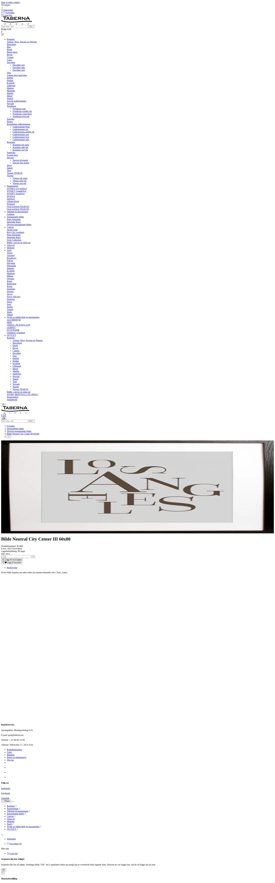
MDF (9, 322)
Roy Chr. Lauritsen (15, 232)
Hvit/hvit (11, 196)
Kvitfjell (10, 83)
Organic (10, 278)
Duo (9, 72)
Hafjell (10, 78)
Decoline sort (19, 65)
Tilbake (6, 801)
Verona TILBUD (14, 173)
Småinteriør (12, 399)
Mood (9, 96)
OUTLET (11, 335)
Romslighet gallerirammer (18, 124)
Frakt (9, 752)
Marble (10, 93)
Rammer (11, 39)
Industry (10, 268)
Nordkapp (11, 106)
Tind (9, 170)
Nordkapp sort (19, 109)
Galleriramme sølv (21, 139)
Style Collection (14, 240)
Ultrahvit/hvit (13, 201)
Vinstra (10, 175)
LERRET (11, 327)
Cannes (10, 57)
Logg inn (13, 853)
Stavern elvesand (20, 160)
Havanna (11, 263)
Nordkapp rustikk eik (22, 111)
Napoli (10, 98)
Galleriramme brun (21, 127)
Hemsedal (11, 266)
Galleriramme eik (20, 129)
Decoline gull (19, 70)
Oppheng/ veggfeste (16, 332)
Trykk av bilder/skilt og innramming (23, 317)
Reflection (11, 284)
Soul (9, 304)
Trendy (10, 309)
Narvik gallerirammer (16, 101)
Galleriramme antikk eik (23, 132)
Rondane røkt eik (20, 147)
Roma (9, 286)
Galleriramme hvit (21, 137)
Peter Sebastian (14, 219)
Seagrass (11, 299)
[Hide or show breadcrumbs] (9, 436)
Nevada (10, 103)
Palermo (10, 119)
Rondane (11, 142)
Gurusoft (5, 798)
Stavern (10, 157)
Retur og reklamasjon (16, 757)
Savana (10, 291)
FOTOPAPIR (13, 330)
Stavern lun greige (21, 163)
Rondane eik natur (21, 145)
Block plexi (12, 52)
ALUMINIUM (14, 320)
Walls (9, 312)
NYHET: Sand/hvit (15, 193)
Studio (10, 307)
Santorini (11, 289)
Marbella (11, 91)
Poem (9, 281)
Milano (10, 276)
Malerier (10, 248)
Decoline (11, 62)
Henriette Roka (14, 222)
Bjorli (9, 49)
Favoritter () (15, 844)
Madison (11, 273)
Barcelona (11, 44)
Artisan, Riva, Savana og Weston (22, 42)
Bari (9, 47)
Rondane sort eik (20, 150)
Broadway (11, 258)
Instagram (5, 788)
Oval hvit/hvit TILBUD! (18, 206)
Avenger (11, 255)
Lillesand (11, 85)
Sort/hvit (11, 199)
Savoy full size (13, 296)
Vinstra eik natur (20, 178)
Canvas (10, 227)
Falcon (10, 260)
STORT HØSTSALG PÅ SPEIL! (22, 394)
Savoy (10, 294)
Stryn (9, 165)
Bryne (9, 54)
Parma (10, 121)
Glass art (11, 245)
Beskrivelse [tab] (12, 567)
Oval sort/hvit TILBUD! (18, 209)
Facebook (5, 793)
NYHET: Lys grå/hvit (17, 188)
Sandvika (11, 152)
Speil (9, 250)
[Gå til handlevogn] (2, 34)
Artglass (10, 214)
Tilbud (10, 314)
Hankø (10, 80)
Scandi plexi (12, 155)
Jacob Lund (12, 230)
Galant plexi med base (17, 75)
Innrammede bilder (15, 217)
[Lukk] (13, 801)
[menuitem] (140, 806)
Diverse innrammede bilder (19, 224)
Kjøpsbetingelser (14, 749)
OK (3, 870)
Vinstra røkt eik (19, 181)
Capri (9, 60)
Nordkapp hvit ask (21, 116)
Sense (9, 302)
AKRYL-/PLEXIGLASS (18, 325)
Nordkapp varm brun (22, 114)
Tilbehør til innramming (17, 211)
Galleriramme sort (21, 134)
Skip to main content (10, 2)
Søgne (10, 168)
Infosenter (11, 839)
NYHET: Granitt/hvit (16, 191)
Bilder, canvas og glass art (18, 242)
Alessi (9, 253)
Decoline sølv (19, 67)
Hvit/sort (11, 204)
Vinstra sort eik (19, 183)
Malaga (10, 88)
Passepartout (12, 186)
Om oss (10, 760)
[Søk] (31, 26)
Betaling (10, 755)
